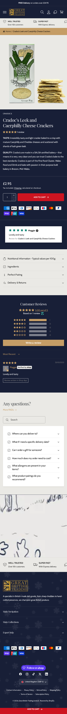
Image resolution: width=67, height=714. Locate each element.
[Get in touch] (55, 12)
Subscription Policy (42, 694)
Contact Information (14, 690)
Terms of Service (27, 694)
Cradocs (7, 114)
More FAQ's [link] (8, 409)
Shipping (17, 188)
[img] (9, 362)
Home (8, 31)
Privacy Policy (29, 690)
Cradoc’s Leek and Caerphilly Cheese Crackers (31, 31)
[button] (5, 12)
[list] (33, 23)
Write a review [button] (33, 342)
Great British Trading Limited (29, 701)
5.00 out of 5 (41, 310)
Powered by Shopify (47, 701)
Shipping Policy (55, 690)
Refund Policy (42, 690)
